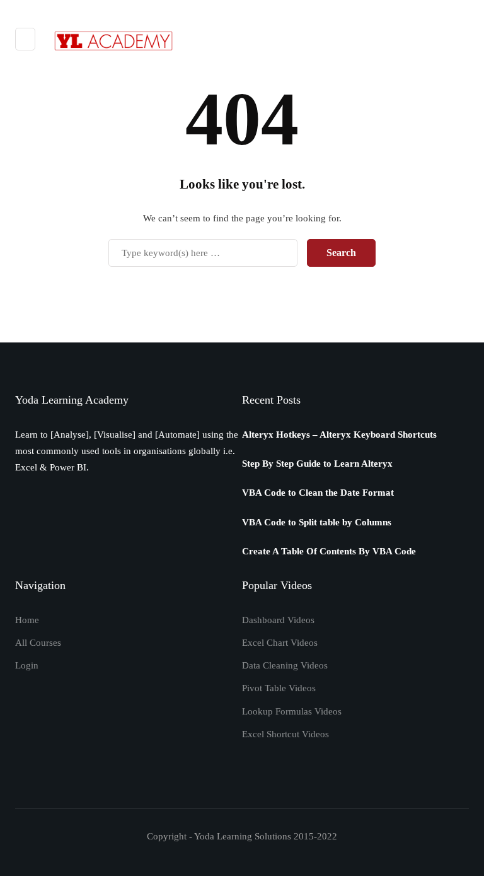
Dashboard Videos (278, 620)
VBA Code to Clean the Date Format (318, 493)
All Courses (38, 643)
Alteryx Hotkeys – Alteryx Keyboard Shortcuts (339, 434)
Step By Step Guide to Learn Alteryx (317, 463)
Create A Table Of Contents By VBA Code (329, 551)
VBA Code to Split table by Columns (316, 522)
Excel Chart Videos (280, 643)
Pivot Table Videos (279, 688)
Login (26, 665)
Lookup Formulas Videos (292, 711)
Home (27, 620)
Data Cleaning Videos (285, 665)
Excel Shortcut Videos (285, 734)
